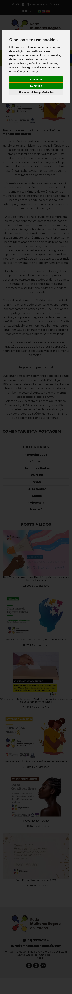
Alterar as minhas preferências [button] (36, 92)
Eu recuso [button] (36, 85)
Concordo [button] (36, 79)
